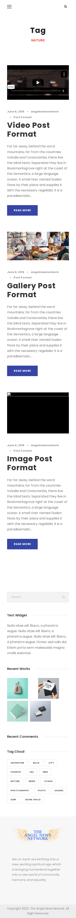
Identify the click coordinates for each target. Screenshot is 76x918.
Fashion (16, 771)
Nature (15, 781)
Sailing (59, 790)
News (32, 781)
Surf (13, 799)
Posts (42, 790)
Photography (20, 790)
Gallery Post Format (31, 290)
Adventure (17, 762)
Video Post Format (28, 129)
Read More (22, 210)
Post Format (23, 117)
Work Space (33, 799)
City (51, 762)
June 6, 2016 (15, 111)
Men (45, 771)
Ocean (48, 781)
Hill (32, 771)
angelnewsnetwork (45, 111)
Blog (36, 762)
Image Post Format (29, 463)
